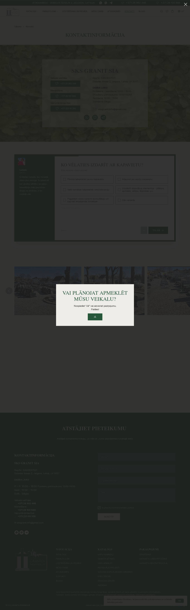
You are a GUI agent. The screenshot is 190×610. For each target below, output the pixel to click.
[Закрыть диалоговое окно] (186, 4)
